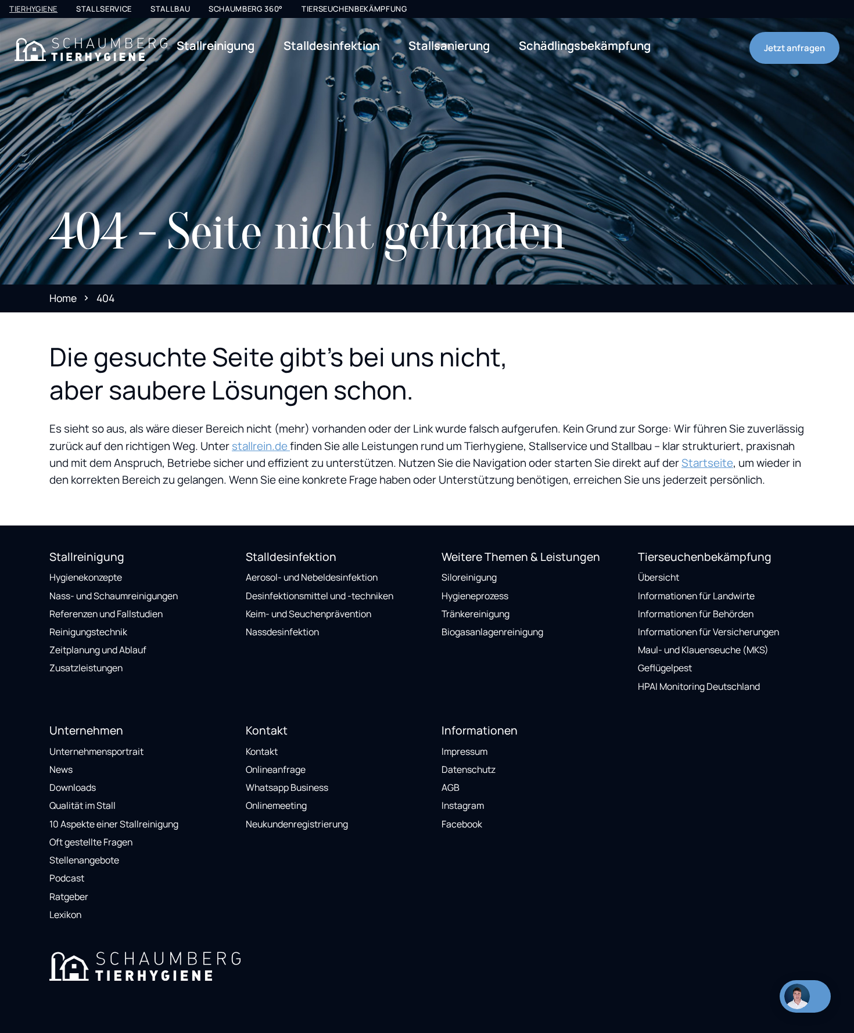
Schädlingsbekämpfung (585, 45)
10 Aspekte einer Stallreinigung (113, 824)
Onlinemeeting (276, 805)
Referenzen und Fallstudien (106, 613)
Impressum (464, 751)
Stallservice (104, 8)
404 (105, 298)
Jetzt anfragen (794, 47)
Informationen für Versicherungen (708, 631)
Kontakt (262, 751)
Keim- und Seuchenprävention (308, 613)
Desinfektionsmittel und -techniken (319, 595)
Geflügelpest (665, 667)
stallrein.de (261, 445)
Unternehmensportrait (96, 751)
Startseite (707, 462)
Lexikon (65, 914)
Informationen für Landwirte (696, 595)
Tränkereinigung (475, 613)
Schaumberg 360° (246, 8)
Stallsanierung (449, 45)
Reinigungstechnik (88, 631)
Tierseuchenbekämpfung (354, 8)
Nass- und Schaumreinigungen (113, 595)
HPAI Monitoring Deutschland (699, 686)
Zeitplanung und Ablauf (97, 649)
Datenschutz (469, 769)
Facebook (462, 824)
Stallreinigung (215, 45)
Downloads (72, 787)
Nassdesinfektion (282, 631)
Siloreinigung (469, 577)
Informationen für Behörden (695, 613)
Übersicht (658, 577)
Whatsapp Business (287, 787)
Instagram (463, 805)
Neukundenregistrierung (297, 824)
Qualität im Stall (82, 805)
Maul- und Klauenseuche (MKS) (703, 649)
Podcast (66, 878)
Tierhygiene (33, 8)
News (61, 769)
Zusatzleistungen (86, 667)
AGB (451, 787)
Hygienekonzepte (85, 577)
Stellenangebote (84, 860)
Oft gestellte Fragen (90, 842)
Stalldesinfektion (331, 45)
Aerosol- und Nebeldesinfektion (312, 577)
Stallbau (170, 8)
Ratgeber (68, 896)
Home (63, 298)
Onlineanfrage (276, 769)
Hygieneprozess (475, 595)
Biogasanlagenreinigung (492, 631)
